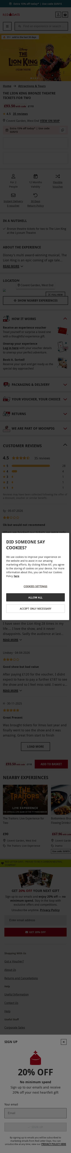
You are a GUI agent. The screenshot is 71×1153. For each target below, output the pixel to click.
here (16, 576)
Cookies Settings (35, 586)
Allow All (35, 597)
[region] (35, 576)
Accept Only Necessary (35, 608)
